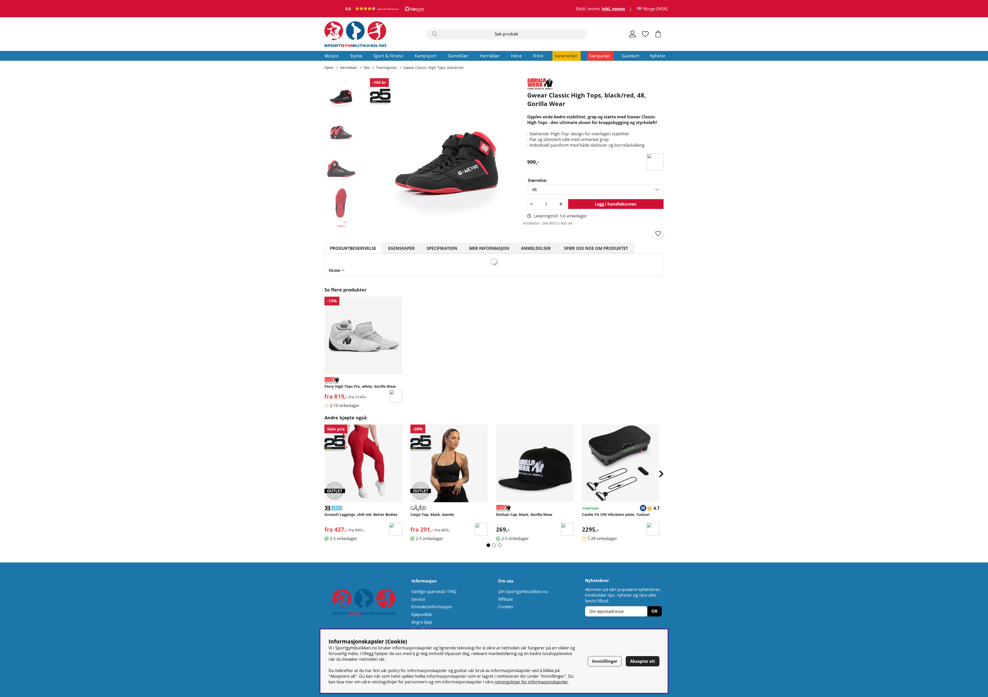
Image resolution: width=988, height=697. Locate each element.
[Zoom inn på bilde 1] (444, 152)
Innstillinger (604, 661)
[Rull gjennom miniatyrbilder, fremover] (345, 222)
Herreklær (490, 56)
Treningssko (386, 67)
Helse (516, 56)
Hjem (328, 67)
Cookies (505, 606)
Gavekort (631, 56)
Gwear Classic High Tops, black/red (433, 67)
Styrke (356, 56)
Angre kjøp (421, 622)
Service (418, 599)
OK (654, 611)
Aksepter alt (642, 661)
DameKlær (458, 56)
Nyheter (658, 56)
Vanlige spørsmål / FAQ (433, 591)
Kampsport (426, 56)
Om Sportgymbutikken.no (523, 591)
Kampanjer (600, 56)
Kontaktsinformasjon (431, 606)
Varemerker (566, 56)
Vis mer (334, 270)
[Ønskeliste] (645, 34)
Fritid (538, 56)
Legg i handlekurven (616, 204)
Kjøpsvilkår (422, 614)
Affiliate (505, 599)
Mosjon (331, 56)
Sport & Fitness (388, 56)
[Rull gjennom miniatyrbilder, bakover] (345, 83)
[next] (661, 473)
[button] (384, 8)
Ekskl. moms (588, 9)
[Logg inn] (632, 34)
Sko (366, 67)
